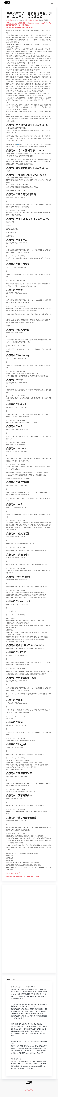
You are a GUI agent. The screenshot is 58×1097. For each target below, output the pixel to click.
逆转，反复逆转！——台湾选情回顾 (23, 987)
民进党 (30, 20)
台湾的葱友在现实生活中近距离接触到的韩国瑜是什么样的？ (29, 1042)
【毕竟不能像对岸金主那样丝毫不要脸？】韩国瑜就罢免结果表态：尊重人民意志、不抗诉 (29, 1005)
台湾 (34, 20)
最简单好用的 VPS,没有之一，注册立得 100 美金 (22, 876)
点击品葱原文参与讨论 (13, 873)
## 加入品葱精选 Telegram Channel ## (19, 27)
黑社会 (27, 20)
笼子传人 (10, 20)
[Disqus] (29, 910)
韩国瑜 (37, 20)
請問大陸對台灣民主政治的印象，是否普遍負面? (27, 1024)
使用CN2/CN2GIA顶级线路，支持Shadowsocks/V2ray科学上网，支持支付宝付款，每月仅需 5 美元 (29, 24)
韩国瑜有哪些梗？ (17, 1059)
